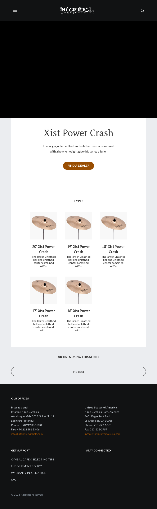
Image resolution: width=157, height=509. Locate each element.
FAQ (13, 479)
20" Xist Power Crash (43, 249)
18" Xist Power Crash (113, 249)
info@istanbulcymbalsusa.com (102, 433)
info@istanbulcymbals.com (27, 433)
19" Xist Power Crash (78, 249)
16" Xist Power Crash (78, 313)
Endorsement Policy (26, 466)
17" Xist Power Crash (43, 313)
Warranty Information (28, 472)
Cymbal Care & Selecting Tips (32, 459)
